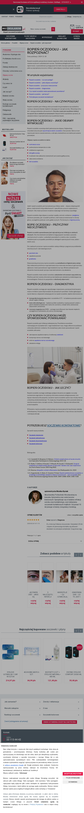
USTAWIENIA (72, 782)
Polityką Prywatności (37, 804)
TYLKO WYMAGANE (73, 778)
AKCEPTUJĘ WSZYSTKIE (72, 774)
